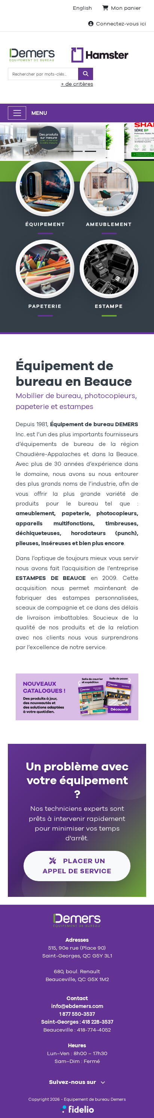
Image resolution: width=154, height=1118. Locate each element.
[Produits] (45, 268)
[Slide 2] (77, 151)
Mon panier (126, 8)
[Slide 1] (63, 151)
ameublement (109, 224)
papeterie (45, 306)
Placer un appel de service (77, 865)
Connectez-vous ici (121, 24)
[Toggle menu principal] (17, 112)
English (82, 8)
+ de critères (77, 84)
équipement (45, 224)
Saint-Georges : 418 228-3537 (77, 1022)
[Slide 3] (90, 151)
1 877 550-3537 (77, 1014)
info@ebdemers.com (77, 1006)
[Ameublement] (109, 186)
